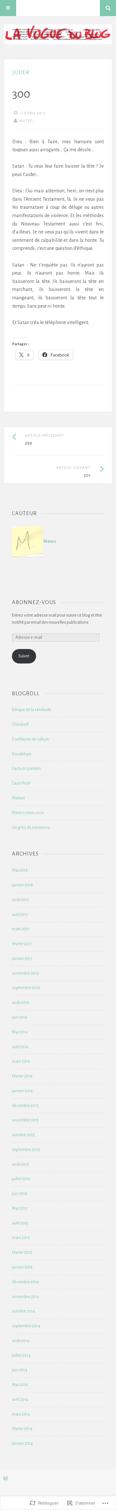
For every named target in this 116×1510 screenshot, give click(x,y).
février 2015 (22, 1252)
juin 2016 (19, 1017)
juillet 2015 (21, 1179)
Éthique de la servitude (31, 709)
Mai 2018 (20, 870)
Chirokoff (20, 724)
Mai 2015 (19, 1208)
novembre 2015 (25, 1120)
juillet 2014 (21, 1355)
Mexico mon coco (28, 813)
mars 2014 (21, 1414)
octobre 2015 (23, 1135)
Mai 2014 (20, 1385)
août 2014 (20, 1341)
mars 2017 (21, 929)
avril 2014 (20, 1399)
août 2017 (20, 900)
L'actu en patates (26, 768)
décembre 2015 (25, 1105)
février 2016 (22, 1076)
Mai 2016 (20, 1032)
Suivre (23, 656)
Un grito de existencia (31, 827)
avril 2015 (20, 1223)
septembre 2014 (26, 1326)
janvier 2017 (22, 958)
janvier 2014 (22, 1443)
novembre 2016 (25, 973)
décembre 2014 (25, 1282)
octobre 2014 (23, 1311)
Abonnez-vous (34, 602)
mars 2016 (21, 1061)
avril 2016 (20, 1047)
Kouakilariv (22, 754)
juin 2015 (19, 1193)
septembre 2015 (26, 1149)
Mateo (26, 121)
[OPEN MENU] (8, 8)
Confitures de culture (30, 739)
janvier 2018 (22, 885)
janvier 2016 (22, 1091)
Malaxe (18, 798)
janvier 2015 (22, 1267)
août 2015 (20, 1164)
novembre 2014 (25, 1297)
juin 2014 (19, 1370)
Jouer (20, 72)
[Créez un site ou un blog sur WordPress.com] (5, 1479)
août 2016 (20, 1002)
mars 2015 (21, 1237)
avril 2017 (20, 914)
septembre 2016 (26, 988)
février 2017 (22, 944)
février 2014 (22, 1429)
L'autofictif (21, 783)
